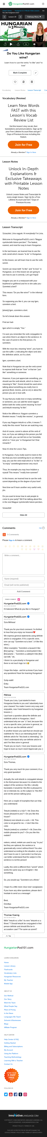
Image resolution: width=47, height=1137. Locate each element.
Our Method (8, 996)
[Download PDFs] (31, 81)
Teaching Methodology (12, 1057)
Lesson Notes (20, 90)
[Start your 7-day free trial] (11, 1075)
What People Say (10, 1006)
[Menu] (4, 4)
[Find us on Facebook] (15, 1094)
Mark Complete (20, 73)
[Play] (11, 44)
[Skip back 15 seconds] (5, 44)
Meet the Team (10, 1003)
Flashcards (8, 969)
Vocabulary (6, 90)
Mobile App (8, 984)
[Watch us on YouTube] (11, 1094)
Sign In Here (31, 152)
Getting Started (10, 1043)
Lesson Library (7, 11)
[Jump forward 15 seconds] (18, 44)
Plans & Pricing (10, 1010)
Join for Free (23, 144)
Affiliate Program (10, 1027)
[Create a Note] (23, 81)
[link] (4, 17)
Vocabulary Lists (10, 973)
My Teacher (8, 980)
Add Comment (23, 592)
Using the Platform (11, 1053)
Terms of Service (31, 1132)
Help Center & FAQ (11, 1039)
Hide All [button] (23, 515)
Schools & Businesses (12, 1020)
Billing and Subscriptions (13, 1046)
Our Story (7, 999)
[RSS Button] (4, 534)
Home (6, 962)
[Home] (21, 6)
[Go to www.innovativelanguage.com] (23, 1115)
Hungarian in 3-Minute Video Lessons (27, 11)
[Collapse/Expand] (23, 527)
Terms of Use (29, 1126)
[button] (43, 4)
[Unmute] (34, 44)
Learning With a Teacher (13, 1061)
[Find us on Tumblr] (20, 1094)
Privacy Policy (18, 1126)
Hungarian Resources (12, 977)
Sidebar (35, 17)
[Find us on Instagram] (25, 1094)
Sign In (12, 540)
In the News (8, 1013)
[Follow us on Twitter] (6, 1094)
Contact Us (8, 1064)
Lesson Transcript (34, 90)
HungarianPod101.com (30, 1122)
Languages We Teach (12, 1017)
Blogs (6, 1024)
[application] (23, 34)
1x (26, 44)
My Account (8, 1050)
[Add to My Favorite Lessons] (15, 81)
